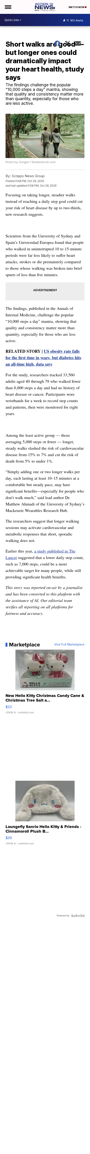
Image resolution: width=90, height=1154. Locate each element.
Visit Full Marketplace (69, 644)
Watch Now (77, 7)
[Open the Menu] (7, 7)
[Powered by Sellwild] (77, 915)
